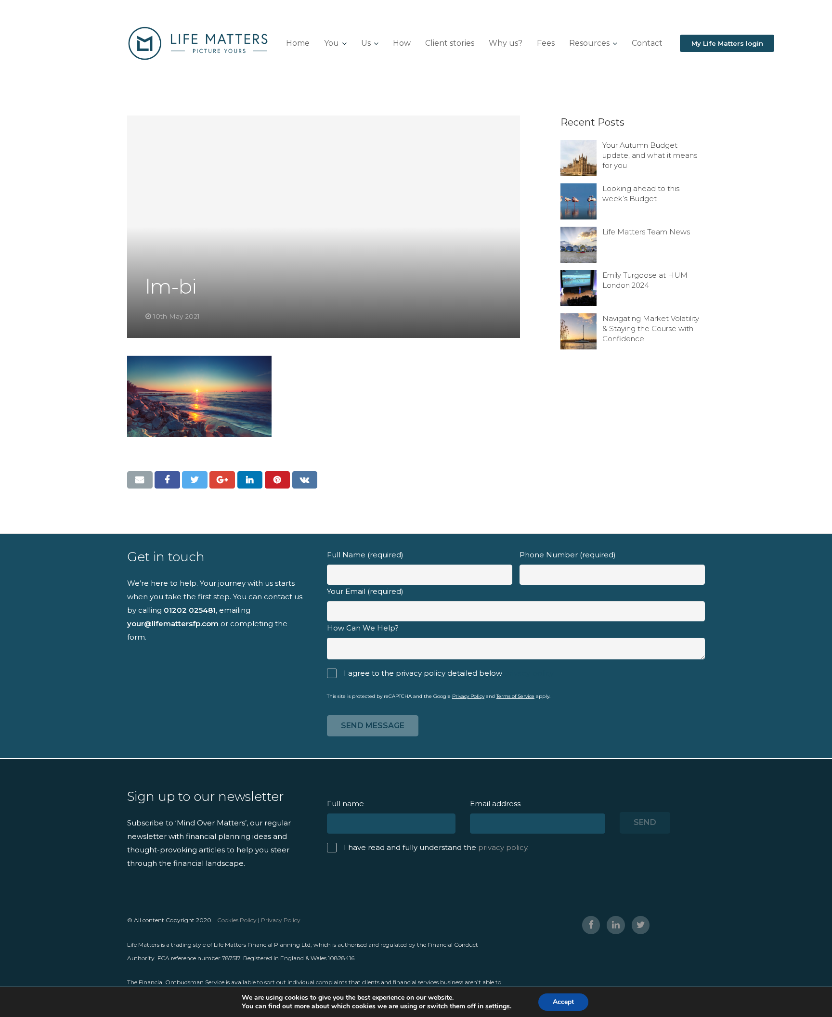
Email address (495, 803)
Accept (563, 1001)
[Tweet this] (195, 480)
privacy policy (529, 673)
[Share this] (167, 480)
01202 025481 (190, 610)
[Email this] (140, 480)
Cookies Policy (237, 920)
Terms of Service (515, 696)
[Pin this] (277, 480)
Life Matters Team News (646, 231)
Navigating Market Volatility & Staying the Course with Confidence (650, 328)
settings (497, 1006)
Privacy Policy (468, 696)
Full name (345, 803)
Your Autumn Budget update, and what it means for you (649, 155)
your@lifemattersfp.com (173, 623)
